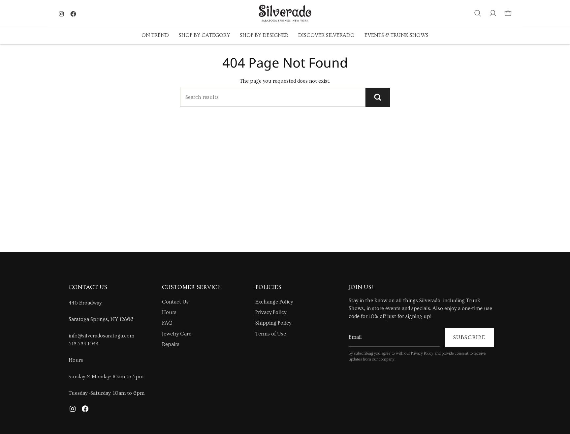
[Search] (377, 97)
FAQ (167, 323)
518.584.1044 (84, 344)
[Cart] (508, 13)
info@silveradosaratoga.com (101, 336)
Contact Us (175, 302)
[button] (155, 35)
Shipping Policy (273, 323)
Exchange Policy (274, 302)
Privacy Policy (270, 312)
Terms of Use (270, 334)
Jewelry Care (176, 334)
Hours (76, 360)
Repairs (170, 344)
